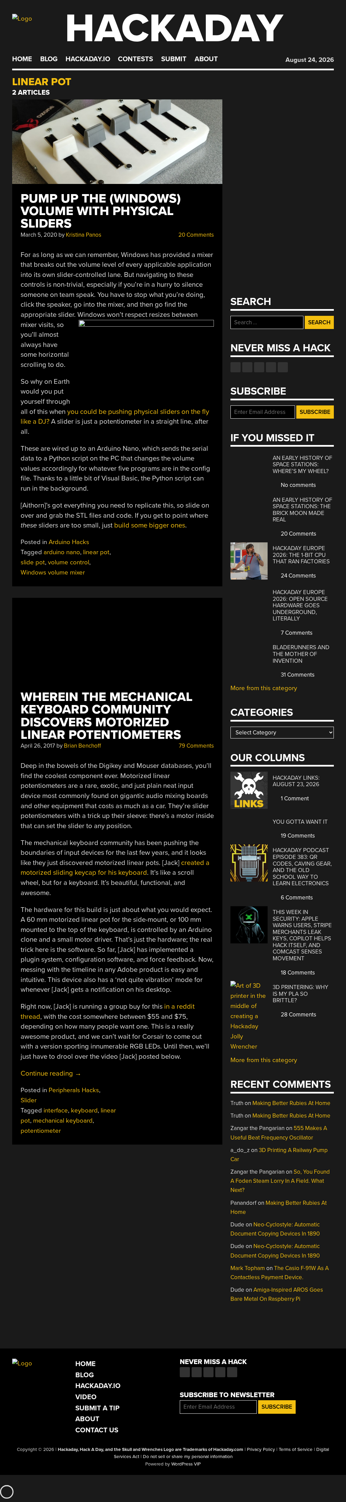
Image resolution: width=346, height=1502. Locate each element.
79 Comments (195, 745)
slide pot (33, 562)
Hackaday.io (88, 59)
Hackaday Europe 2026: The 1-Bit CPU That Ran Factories (301, 555)
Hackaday (174, 28)
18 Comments (297, 972)
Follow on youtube (259, 367)
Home (22, 59)
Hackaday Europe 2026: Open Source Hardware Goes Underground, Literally (300, 605)
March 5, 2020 (39, 234)
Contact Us (96, 1430)
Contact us (283, 367)
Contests (135, 59)
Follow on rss (271, 367)
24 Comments (297, 575)
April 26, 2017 (38, 745)
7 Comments (296, 632)
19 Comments (297, 835)
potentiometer (41, 1130)
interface (56, 1110)
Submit (174, 59)
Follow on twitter (247, 367)
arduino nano (62, 552)
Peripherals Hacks (74, 1090)
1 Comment (294, 798)
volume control (68, 562)
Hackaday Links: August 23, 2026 (296, 781)
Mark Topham (247, 1268)
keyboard (84, 1110)
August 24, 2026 (310, 60)
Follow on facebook (235, 367)
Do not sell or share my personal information (187, 1456)
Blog (48, 59)
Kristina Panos (83, 234)
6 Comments (296, 897)
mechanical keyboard (63, 1120)
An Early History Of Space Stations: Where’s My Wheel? (302, 464)
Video (86, 1397)
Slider (28, 1100)
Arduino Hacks (69, 542)
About (206, 59)
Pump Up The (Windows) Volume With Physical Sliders (101, 211)
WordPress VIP (186, 1464)
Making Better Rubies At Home (291, 1103)
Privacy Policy (261, 1449)
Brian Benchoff (82, 745)
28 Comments (297, 1014)
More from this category (263, 688)
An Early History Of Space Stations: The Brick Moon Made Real (302, 509)
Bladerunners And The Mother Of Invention (301, 654)
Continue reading (51, 1073)
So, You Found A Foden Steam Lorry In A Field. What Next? (280, 1181)
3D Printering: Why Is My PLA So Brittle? (300, 994)
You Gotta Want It (300, 821)
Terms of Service (296, 1449)
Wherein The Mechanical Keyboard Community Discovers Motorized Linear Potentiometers (107, 716)
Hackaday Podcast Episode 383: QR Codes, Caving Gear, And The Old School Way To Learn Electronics (302, 867)
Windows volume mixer (53, 572)
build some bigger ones (149, 525)
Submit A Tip (97, 1408)
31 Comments (297, 674)
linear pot (96, 552)
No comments (297, 485)
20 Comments (195, 234)
